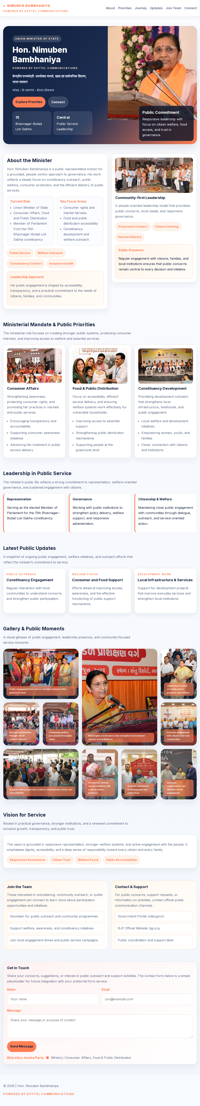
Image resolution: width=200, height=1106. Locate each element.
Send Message (21, 1046)
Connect (190, 8)
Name (11, 989)
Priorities (125, 8)
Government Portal (57, 1046)
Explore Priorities (29, 102)
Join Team (173, 8)
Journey (141, 8)
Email (105, 989)
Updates (156, 8)
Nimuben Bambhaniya (28, 6)
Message (14, 1010)
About (110, 8)
